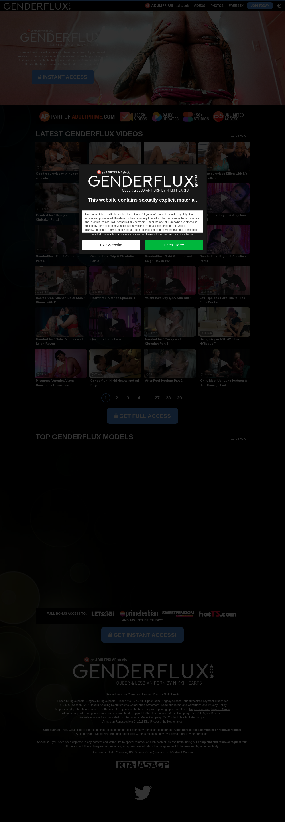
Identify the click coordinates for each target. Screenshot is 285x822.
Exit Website (111, 245)
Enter (174, 245)
